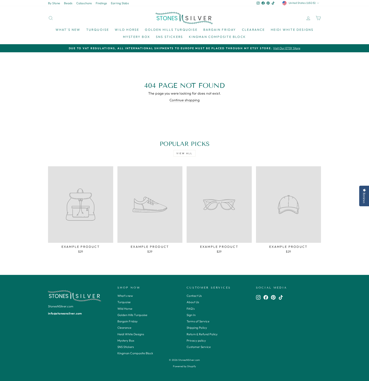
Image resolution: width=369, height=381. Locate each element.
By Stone (54, 3)
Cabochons (84, 3)
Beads (68, 3)
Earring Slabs (120, 3)
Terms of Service (198, 321)
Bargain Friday (219, 30)
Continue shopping (185, 100)
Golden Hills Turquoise (171, 30)
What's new (68, 30)
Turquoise (97, 30)
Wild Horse (127, 30)
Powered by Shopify (184, 366)
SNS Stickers (169, 37)
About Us (193, 302)
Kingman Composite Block (217, 37)
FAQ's (190, 308)
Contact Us (194, 296)
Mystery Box (136, 37)
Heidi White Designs (292, 30)
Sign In (191, 315)
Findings (101, 3)
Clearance (253, 30)
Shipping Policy (197, 327)
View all (184, 153)
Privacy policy (196, 340)
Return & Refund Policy (202, 334)
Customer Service (199, 347)
